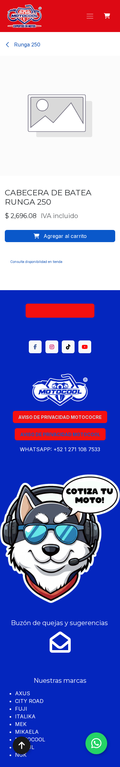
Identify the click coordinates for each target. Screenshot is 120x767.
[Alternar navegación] (90, 16)
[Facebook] (35, 346)
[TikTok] (68, 346)
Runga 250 (26, 44)
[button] (60, 236)
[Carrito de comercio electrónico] (107, 16)
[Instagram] (51, 346)
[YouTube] (84, 346)
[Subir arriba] (21, 745)
